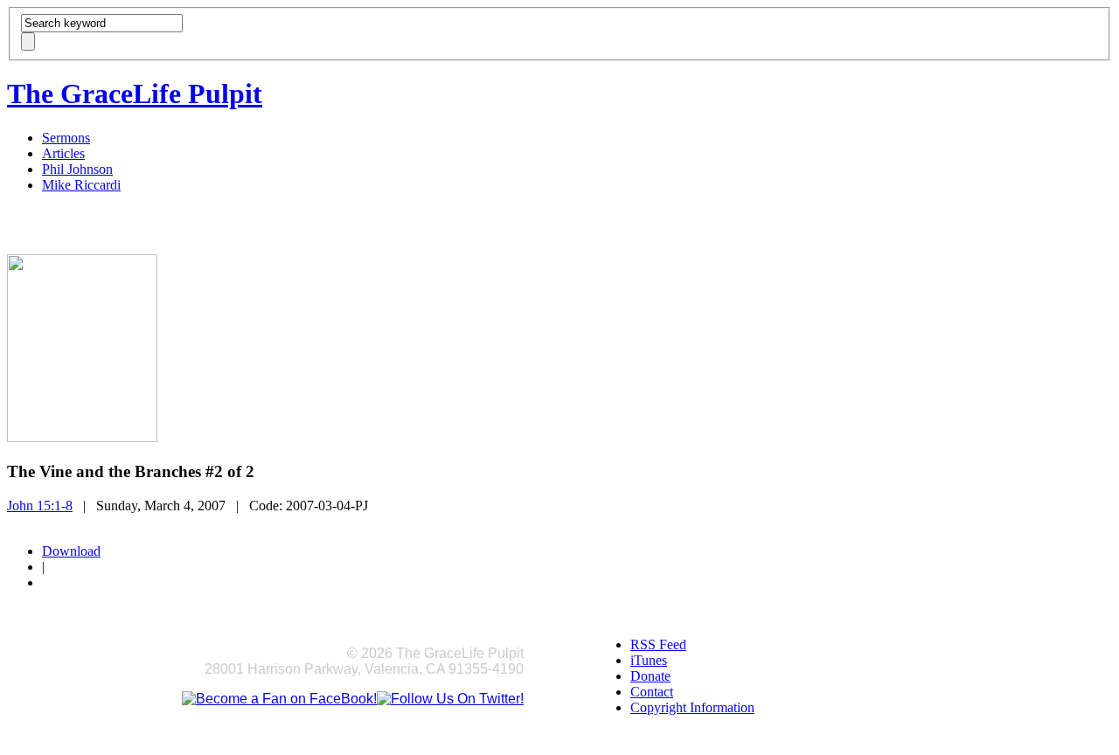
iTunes (648, 660)
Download (71, 551)
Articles (63, 153)
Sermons (66, 137)
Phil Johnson (77, 169)
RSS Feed (658, 644)
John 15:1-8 (40, 505)
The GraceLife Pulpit (134, 93)
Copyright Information (692, 707)
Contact (651, 691)
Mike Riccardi (81, 184)
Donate (650, 675)
